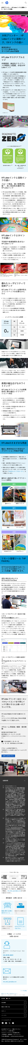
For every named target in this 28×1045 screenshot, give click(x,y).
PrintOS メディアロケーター (16, 471)
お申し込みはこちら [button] (8, 756)
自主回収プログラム (6, 1029)
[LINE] (2, 1023)
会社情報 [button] (3, 1002)
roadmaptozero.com (9, 807)
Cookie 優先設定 (5, 1036)
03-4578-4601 (8, 955)
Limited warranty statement (17, 1036)
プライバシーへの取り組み (7, 1031)
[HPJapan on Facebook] (6, 1023)
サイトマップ (17, 1034)
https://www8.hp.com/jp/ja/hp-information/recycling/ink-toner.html (14, 828)
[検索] (26, 3)
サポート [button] (3, 1011)
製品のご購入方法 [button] (5, 1007)
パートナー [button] (4, 1015)
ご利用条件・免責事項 (6, 1034)
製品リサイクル (16, 1029)
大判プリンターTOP (4, 993)
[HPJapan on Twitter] (9, 1023)
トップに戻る (24, 990)
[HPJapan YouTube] (13, 1023)
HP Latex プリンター (13, 993)
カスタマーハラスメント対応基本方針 (10, 1032)
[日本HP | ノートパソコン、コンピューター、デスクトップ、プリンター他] (6, 2)
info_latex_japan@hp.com (14, 891)
